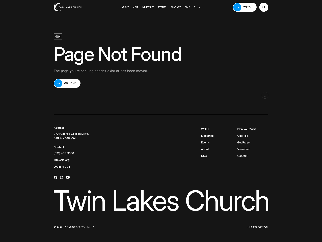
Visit (135, 7)
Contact (176, 7)
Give (187, 7)
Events (162, 7)
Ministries (148, 7)
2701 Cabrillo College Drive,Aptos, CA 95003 (71, 135)
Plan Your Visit (246, 129)
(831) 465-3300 (64, 153)
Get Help (242, 135)
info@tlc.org (62, 160)
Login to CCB (62, 166)
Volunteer (243, 149)
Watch (205, 129)
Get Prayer (244, 142)
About (125, 7)
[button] (197, 7)
